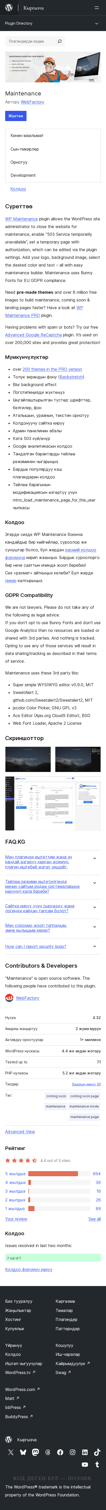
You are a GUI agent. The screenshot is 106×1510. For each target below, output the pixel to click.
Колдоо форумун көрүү (28, 1269)
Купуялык (14, 1328)
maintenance (55, 1106)
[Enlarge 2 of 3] (93, 753)
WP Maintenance (21, 218)
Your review (16, 1218)
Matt (12, 1398)
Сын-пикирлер (25, 149)
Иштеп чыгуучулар (23, 1363)
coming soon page (84, 1096)
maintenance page (84, 1117)
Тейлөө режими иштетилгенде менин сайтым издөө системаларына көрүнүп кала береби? (42, 886)
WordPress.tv (20, 1372)
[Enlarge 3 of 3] (93, 783)
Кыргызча (27, 1439)
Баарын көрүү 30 (86, 1084)
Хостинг (13, 1319)
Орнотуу (19, 162)
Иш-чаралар (68, 1354)
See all (95, 1218)
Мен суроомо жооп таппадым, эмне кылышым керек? (36, 928)
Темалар (64, 1310)
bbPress (15, 1407)
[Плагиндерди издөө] (60, 41)
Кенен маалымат (27, 135)
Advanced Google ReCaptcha (33, 334)
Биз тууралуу (18, 1301)
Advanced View (20, 1131)
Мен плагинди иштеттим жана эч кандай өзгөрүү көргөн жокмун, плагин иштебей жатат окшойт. (38, 862)
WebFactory (32, 101)
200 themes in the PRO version (52, 369)
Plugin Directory (18, 23)
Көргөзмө (65, 1301)
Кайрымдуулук (73, 1363)
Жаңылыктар (18, 1310)
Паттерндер (68, 1328)
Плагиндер (66, 1319)
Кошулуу (64, 1345)
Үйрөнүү (13, 1345)
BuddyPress (19, 1416)
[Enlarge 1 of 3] (44, 753)
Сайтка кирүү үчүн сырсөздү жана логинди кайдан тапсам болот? (39, 908)
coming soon (56, 1096)
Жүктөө (15, 116)
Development (23, 175)
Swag (63, 1372)
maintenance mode (84, 1106)
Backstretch (71, 376)
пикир (10, 580)
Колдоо (18, 188)
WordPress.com (22, 1389)
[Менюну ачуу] (98, 7)
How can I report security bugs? (35, 946)
